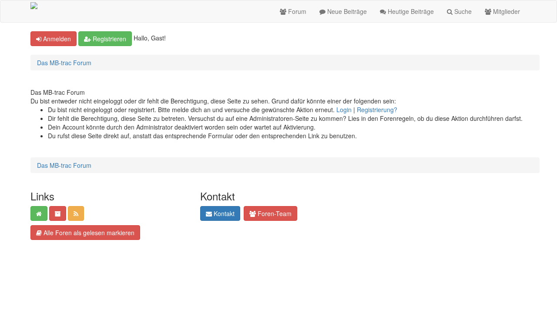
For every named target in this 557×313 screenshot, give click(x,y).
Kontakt (223, 213)
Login (344, 109)
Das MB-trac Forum (64, 62)
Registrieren (108, 38)
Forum (296, 11)
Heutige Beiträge (410, 11)
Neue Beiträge (346, 11)
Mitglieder (505, 11)
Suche (462, 11)
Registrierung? (377, 109)
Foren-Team (274, 213)
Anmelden (56, 38)
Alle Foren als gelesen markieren (88, 232)
